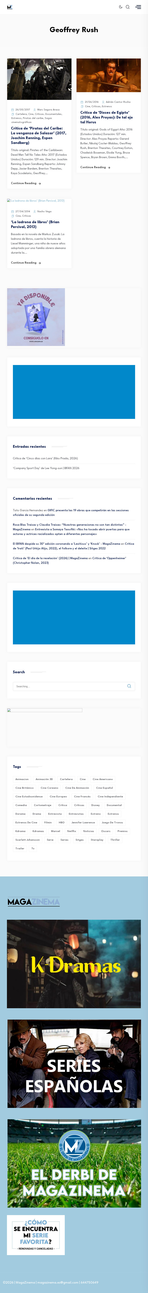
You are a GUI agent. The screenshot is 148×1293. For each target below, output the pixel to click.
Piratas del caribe (33, 118)
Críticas (39, 114)
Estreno (96, 814)
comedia (21, 805)
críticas (79, 805)
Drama (37, 814)
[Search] (132, 683)
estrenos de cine (26, 822)
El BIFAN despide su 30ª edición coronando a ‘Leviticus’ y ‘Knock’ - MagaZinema (66, 544)
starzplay (97, 840)
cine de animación (77, 788)
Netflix (71, 831)
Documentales (53, 114)
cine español (104, 788)
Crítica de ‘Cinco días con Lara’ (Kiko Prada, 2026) (45, 458)
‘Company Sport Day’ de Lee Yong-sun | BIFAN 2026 (46, 468)
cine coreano (49, 788)
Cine (30, 114)
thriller (115, 840)
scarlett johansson (27, 840)
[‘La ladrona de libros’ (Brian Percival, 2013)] (36, 201)
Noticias (88, 831)
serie (50, 840)
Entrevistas (76, 814)
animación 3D (44, 779)
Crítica (62, 805)
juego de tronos (112, 822)
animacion (22, 779)
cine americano (103, 779)
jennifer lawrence (83, 822)
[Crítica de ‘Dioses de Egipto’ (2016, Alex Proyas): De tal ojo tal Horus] (109, 91)
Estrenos (16, 118)
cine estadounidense (29, 796)
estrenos (113, 814)
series (64, 840)
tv (32, 848)
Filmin (48, 822)
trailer (19, 848)
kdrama (20, 831)
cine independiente (110, 796)
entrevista (55, 814)
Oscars (105, 831)
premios (123, 831)
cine (83, 779)
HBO (62, 822)
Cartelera (21, 114)
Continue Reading (23, 183)
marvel (55, 831)
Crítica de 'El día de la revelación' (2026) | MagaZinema (50, 558)
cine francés (82, 796)
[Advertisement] (75, 392)
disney (95, 805)
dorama (20, 814)
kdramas (38, 831)
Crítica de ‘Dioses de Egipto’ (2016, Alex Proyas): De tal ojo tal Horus (106, 117)
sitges (80, 840)
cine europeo (58, 796)
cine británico (24, 788)
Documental (114, 805)
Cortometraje (42, 805)
